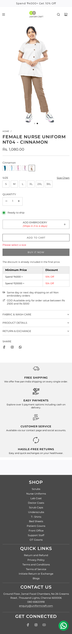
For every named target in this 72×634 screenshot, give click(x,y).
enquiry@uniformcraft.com (36, 605)
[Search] (58, 14)
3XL (48, 184)
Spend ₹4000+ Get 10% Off (36, 3)
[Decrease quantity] (6, 201)
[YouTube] (44, 625)
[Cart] (65, 14)
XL (31, 184)
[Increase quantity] (18, 201)
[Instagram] (12, 347)
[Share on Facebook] (4, 347)
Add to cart (36, 237)
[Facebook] (28, 625)
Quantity (9, 194)
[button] (34, 123)
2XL (39, 184)
